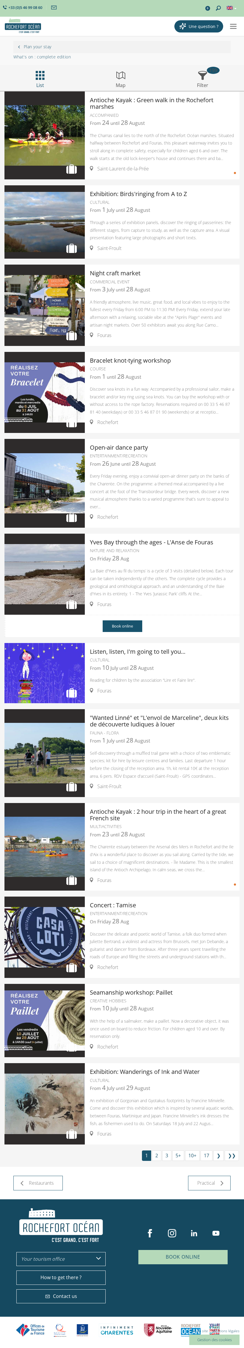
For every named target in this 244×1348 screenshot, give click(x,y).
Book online (122, 626)
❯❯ (232, 1155)
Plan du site (198, 1330)
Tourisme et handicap (82, 1330)
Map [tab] (121, 85)
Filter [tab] (202, 85)
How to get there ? (61, 1277)
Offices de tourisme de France (30, 1330)
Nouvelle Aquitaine (158, 1330)
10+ (192, 1155)
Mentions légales (226, 1330)
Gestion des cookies (214, 1339)
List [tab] (40, 85)
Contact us (65, 1296)
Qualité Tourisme (60, 1330)
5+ (178, 1155)
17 (206, 1155)
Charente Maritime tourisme (117, 1330)
